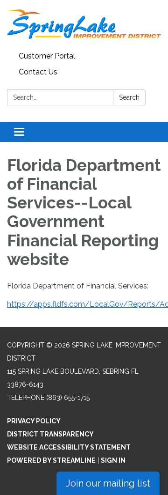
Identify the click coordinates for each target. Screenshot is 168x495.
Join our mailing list (108, 483)
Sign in (113, 460)
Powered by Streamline (51, 460)
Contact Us (38, 71)
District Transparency (50, 434)
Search (129, 97)
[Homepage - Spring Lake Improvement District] (84, 24)
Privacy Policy (34, 421)
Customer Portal (47, 56)
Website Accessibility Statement (69, 447)
